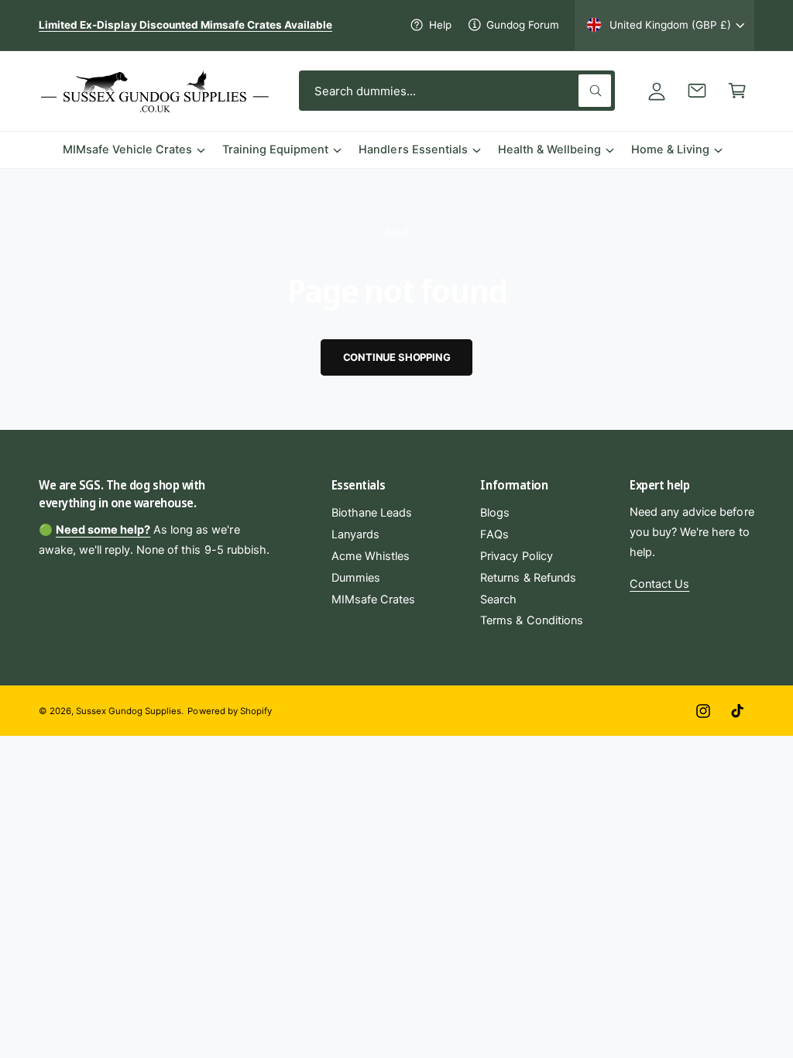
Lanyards (355, 534)
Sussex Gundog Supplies (128, 711)
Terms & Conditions (531, 620)
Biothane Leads (371, 513)
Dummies (355, 578)
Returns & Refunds (527, 578)
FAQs (494, 534)
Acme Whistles (370, 556)
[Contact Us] (697, 90)
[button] (737, 90)
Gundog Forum (522, 25)
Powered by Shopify (229, 711)
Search (498, 599)
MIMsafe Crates (373, 599)
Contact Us (659, 584)
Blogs (495, 513)
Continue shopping (397, 357)
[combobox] (457, 90)
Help (440, 25)
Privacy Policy (516, 556)
